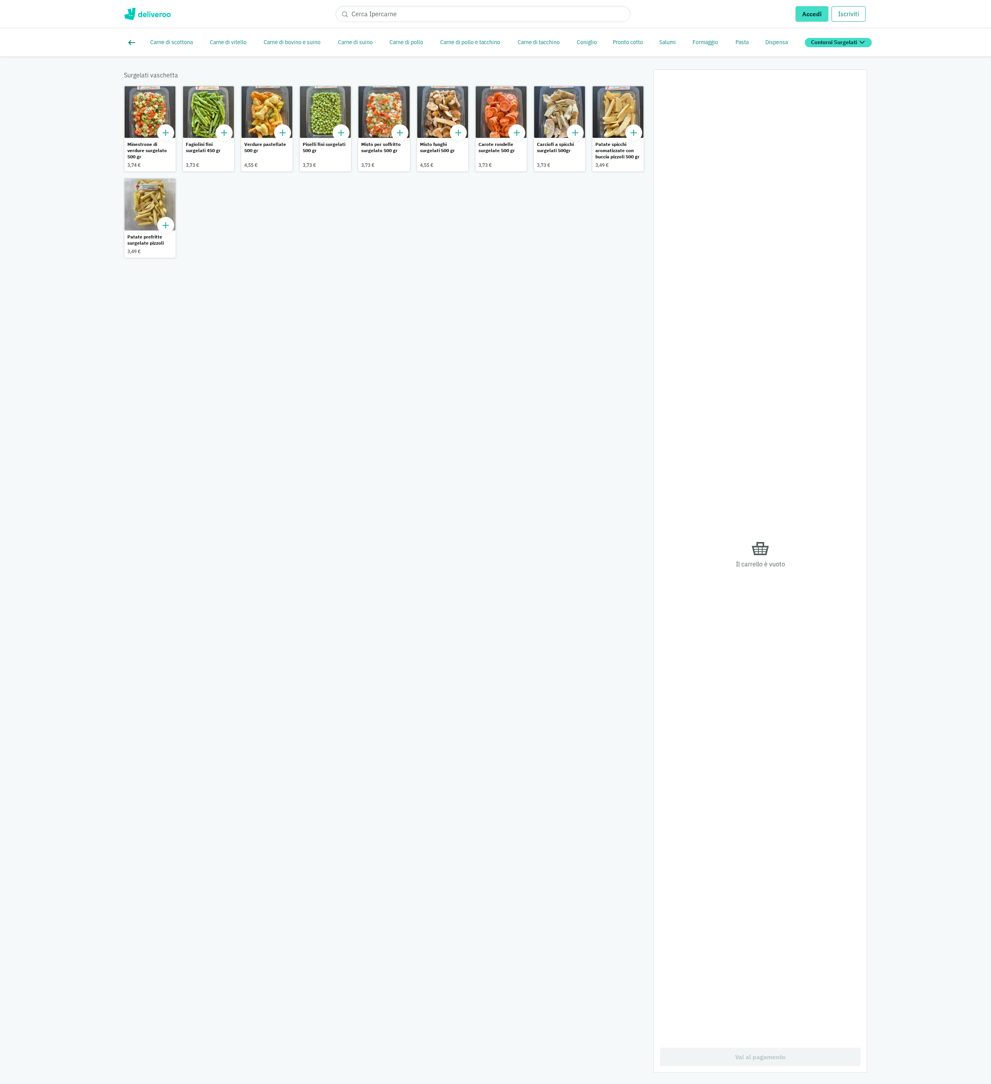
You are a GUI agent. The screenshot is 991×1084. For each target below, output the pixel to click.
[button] (150, 129)
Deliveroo (147, 14)
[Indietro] (133, 42)
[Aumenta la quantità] (166, 133)
